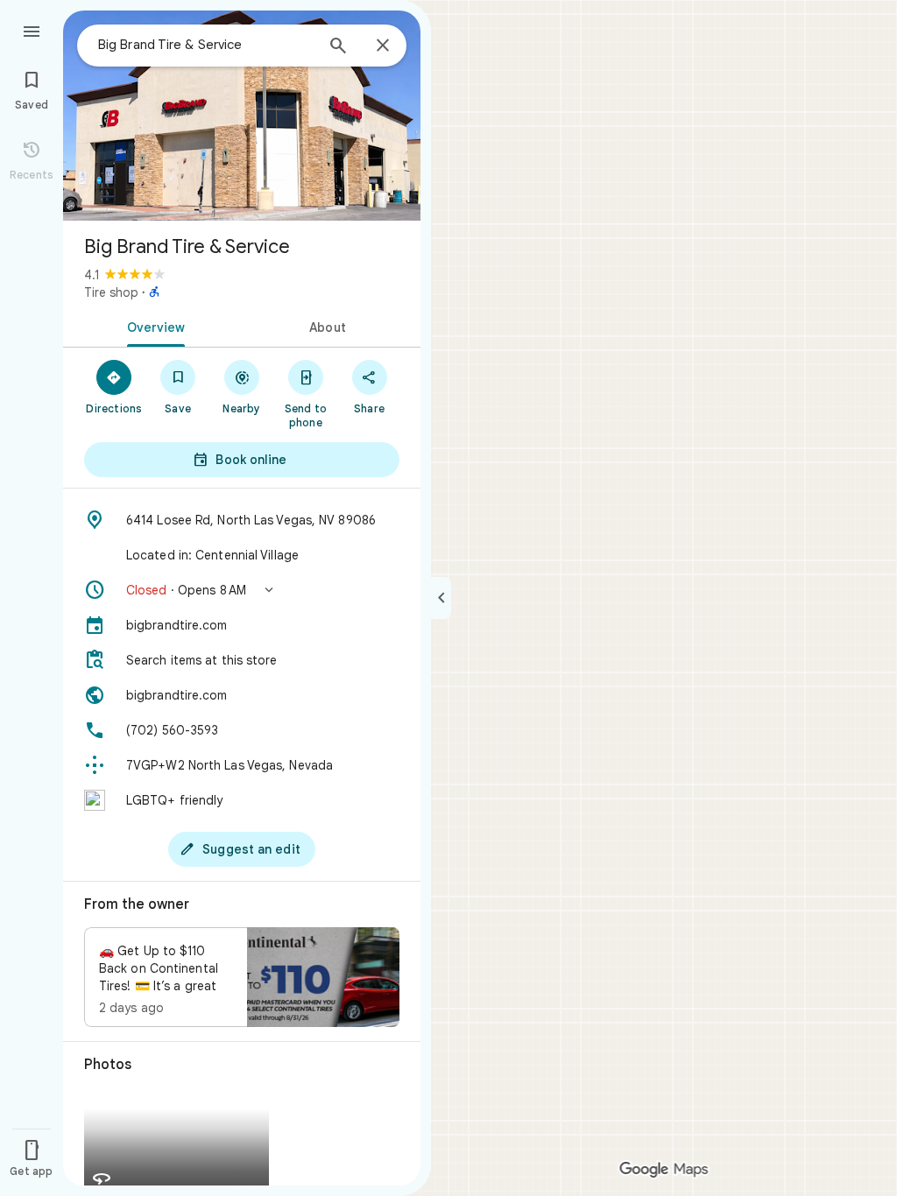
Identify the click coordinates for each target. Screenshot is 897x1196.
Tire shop (111, 292)
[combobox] (206, 44)
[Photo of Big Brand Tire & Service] (241, 116)
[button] (241, 590)
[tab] (152, 326)
